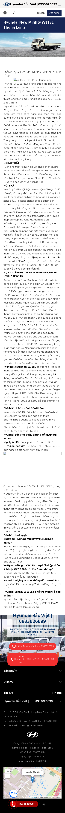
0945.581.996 (48, 659)
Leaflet (33, 797)
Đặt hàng (54, 12)
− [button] (8, 776)
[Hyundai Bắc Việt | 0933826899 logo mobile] (6, 4)
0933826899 (32, 621)
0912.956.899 (46, 265)
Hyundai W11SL (12, 83)
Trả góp (40, 12)
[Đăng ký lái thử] (5, 12)
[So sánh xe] (14, 12)
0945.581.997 (34, 659)
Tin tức (57, 693)
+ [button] (8, 771)
